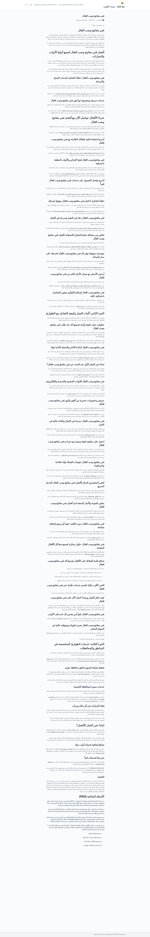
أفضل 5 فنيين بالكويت (83, 374)
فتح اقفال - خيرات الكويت (114, 6)
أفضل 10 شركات (92, 697)
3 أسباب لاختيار (71, 730)
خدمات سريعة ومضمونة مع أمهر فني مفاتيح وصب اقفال (77, 110)
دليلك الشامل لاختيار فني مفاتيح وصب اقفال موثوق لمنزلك (69, 211)
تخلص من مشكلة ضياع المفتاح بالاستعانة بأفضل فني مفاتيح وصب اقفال (78, 246)
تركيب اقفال (84, 20)
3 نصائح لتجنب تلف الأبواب (67, 749)
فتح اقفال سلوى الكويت (83, 674)
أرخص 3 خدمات (72, 393)
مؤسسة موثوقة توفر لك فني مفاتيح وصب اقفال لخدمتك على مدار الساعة (82, 267)
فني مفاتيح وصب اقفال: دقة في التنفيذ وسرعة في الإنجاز (84, 228)
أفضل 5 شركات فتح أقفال (90, 414)
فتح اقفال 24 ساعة (84, 357)
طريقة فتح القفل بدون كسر (59, 618)
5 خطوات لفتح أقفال (89, 554)
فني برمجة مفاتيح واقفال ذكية (70, 173)
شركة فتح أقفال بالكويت (94, 833)
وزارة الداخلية (84, 609)
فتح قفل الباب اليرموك (91, 701)
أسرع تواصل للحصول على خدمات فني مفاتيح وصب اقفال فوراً (75, 194)
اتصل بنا (99, 770)
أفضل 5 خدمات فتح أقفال (57, 732)
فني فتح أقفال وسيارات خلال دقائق (92, 837)
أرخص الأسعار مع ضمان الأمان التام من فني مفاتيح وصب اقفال (82, 285)
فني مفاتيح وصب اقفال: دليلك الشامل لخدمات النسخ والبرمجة (72, 93)
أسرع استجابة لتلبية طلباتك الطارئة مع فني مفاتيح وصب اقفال (85, 153)
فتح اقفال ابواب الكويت (90, 476)
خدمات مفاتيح (79, 20)
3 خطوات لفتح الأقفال (94, 496)
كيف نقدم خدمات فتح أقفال (69, 455)
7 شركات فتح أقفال (90, 435)
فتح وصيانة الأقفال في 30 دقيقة (92, 841)
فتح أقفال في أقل (89, 517)
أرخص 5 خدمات (95, 537)
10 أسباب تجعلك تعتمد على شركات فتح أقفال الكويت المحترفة (70, 4)
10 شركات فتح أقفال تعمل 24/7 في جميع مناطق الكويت (45, 4)
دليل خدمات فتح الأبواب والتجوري (92, 845)
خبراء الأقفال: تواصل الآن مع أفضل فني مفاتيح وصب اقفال (74, 132)
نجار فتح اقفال (80, 306)
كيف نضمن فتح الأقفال (66, 340)
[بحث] (26, 4)
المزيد (31, 4)
